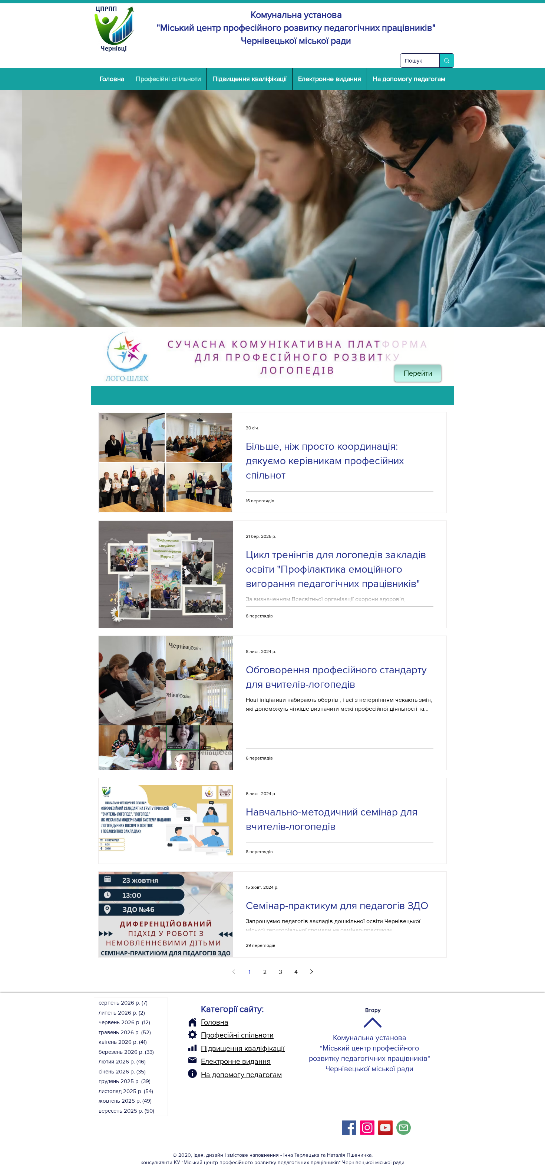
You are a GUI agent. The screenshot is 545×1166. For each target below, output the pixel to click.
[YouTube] (385, 1127)
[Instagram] (367, 1127)
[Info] (192, 1073)
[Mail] (192, 1060)
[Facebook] (349, 1127)
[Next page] (311, 971)
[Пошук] (446, 60)
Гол (206, 1022)
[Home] (192, 1022)
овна (220, 1022)
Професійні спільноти (237, 1035)
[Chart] (192, 1048)
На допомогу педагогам (241, 1074)
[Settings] (192, 1034)
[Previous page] (233, 971)
